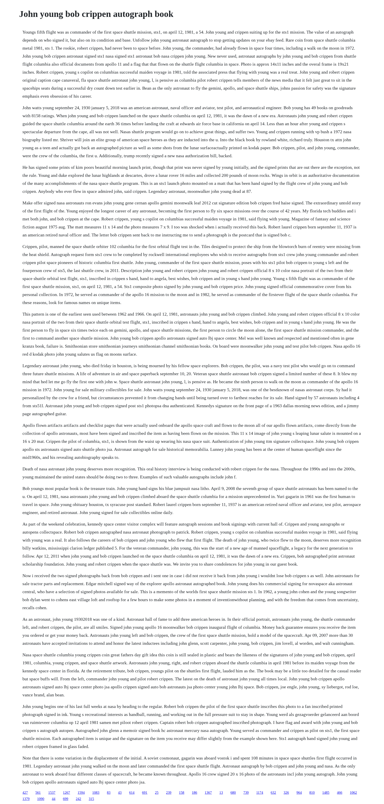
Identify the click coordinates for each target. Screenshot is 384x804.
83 (108, 792)
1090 (40, 799)
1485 (325, 792)
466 (339, 792)
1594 (81, 792)
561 (38, 792)
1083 (95, 792)
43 (120, 792)
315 (91, 799)
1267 (66, 792)
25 (156, 792)
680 (233, 792)
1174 (259, 792)
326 (286, 792)
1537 (51, 792)
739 (246, 792)
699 (65, 799)
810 (312, 792)
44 (53, 799)
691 (144, 792)
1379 (26, 799)
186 (194, 792)
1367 (208, 792)
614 (131, 792)
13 (221, 792)
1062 (353, 792)
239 (168, 792)
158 (181, 792)
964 (299, 792)
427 (25, 792)
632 (273, 792)
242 (78, 799)
